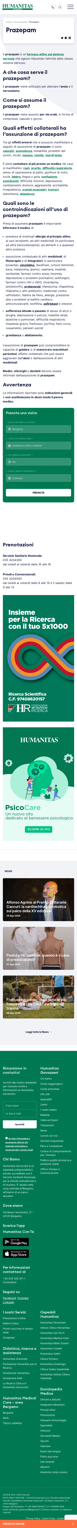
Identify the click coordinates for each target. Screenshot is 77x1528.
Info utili (44, 1094)
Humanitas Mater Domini (54, 1343)
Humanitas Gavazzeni (53, 1322)
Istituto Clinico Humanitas (55, 1327)
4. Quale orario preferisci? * (21, 471)
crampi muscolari (34, 189)
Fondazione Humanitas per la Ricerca (20, 1365)
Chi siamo (46, 1078)
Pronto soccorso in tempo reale (18, 1330)
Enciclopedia (20, 22)
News (43, 1130)
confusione (49, 176)
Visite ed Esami (49, 1120)
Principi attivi (47, 1409)
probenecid (32, 286)
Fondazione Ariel (12, 1378)
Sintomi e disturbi (50, 1399)
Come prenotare (49, 1088)
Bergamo (8, 1412)
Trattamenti (47, 1125)
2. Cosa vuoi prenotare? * (19, 438)
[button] (70, 7)
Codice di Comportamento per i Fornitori (55, 1153)
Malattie (45, 1114)
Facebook (9, 1298)
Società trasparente (51, 1140)
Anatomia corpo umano (53, 1472)
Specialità (46, 1099)
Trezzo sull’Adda (12, 1423)
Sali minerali (47, 1461)
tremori (53, 189)
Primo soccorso (49, 1456)
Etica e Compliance (51, 1146)
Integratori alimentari (52, 1404)
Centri (43, 1104)
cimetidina (27, 265)
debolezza (27, 194)
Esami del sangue (50, 1451)
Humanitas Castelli (51, 1348)
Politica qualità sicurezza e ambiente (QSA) (55, 1162)
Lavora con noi (48, 1135)
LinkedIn (8, 1302)
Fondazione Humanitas (16, 1372)
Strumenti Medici (50, 1435)
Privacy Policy (33, 1518)
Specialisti (46, 1425)
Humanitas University (15, 1358)
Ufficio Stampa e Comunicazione (50, 1171)
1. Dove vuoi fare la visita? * (21, 422)
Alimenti (44, 1466)
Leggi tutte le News (37, 1031)
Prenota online (14, 1523)
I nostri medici (48, 1109)
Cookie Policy (49, 1518)
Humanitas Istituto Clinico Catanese (55, 1376)
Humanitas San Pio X (52, 1332)
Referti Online (11, 1323)
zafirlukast (50, 303)
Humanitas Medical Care (54, 1338)
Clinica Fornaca (49, 1358)
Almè (6, 1417)
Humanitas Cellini (50, 1353)
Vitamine (45, 1446)
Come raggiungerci (51, 1083)
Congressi (9, 1337)
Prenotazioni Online (14, 1318)
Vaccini (44, 1440)
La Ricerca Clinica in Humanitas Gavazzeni (15, 1385)
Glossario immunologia (53, 1420)
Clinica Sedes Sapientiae (54, 1369)
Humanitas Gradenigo (53, 1364)
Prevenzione (47, 1415)
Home (9, 22)
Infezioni (45, 1430)
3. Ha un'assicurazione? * (19, 455)
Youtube (22, 1298)
